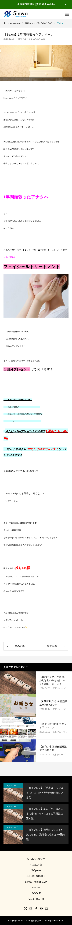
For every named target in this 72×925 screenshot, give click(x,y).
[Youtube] (41, 908)
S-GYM (36, 887)
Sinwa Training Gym (36, 881)
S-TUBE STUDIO (36, 876)
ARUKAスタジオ (36, 858)
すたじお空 (36, 864)
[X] (25, 908)
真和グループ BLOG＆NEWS (31, 39)
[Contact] (46, 908)
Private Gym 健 (36, 899)
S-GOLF (36, 893)
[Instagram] (31, 908)
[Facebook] (36, 908)
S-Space (36, 870)
